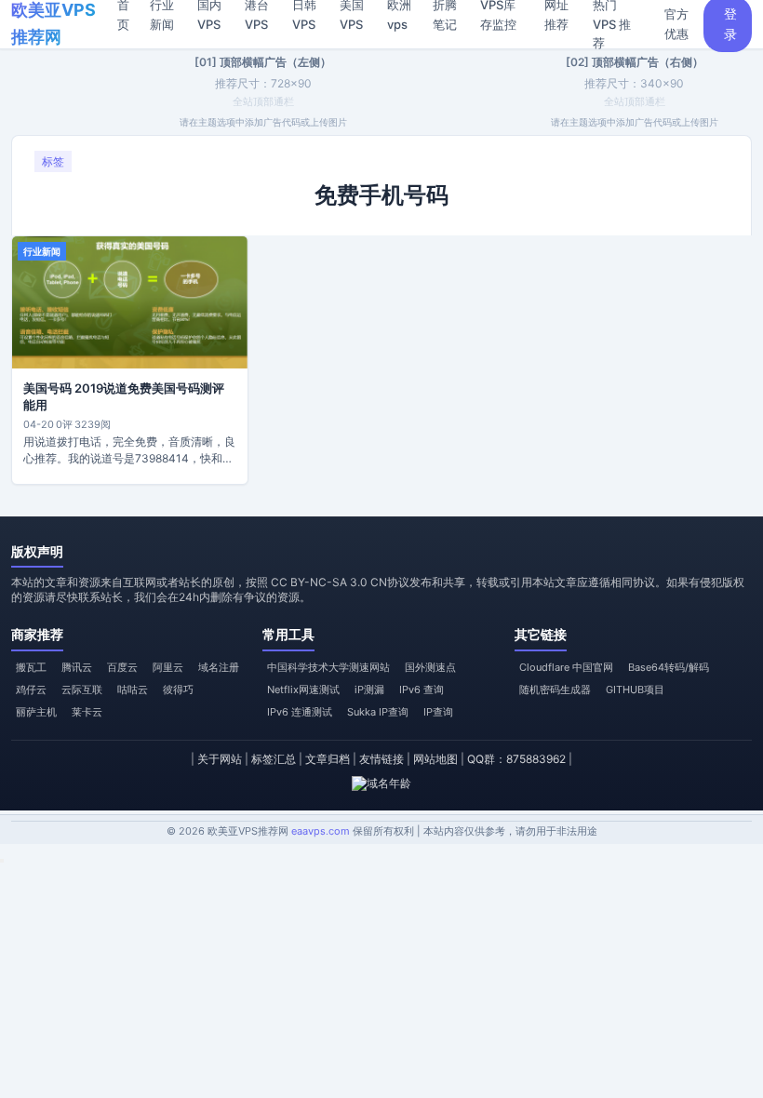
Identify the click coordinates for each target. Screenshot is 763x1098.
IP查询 (438, 711)
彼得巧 (178, 689)
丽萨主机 (36, 711)
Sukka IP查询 (377, 711)
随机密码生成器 (555, 689)
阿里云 (168, 667)
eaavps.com (320, 830)
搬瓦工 (31, 667)
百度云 (122, 667)
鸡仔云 (31, 689)
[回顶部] (2, 861)
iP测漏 (369, 689)
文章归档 (327, 759)
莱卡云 (87, 711)
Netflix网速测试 (303, 689)
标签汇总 (273, 759)
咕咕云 (132, 689)
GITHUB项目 (635, 689)
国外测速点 (430, 667)
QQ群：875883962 (516, 759)
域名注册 (218, 667)
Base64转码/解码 (668, 667)
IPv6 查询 (421, 689)
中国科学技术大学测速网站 (328, 667)
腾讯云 (76, 667)
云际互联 (81, 689)
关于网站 (219, 759)
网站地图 (435, 759)
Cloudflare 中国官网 (566, 667)
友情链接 (381, 759)
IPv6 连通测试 (299, 711)
